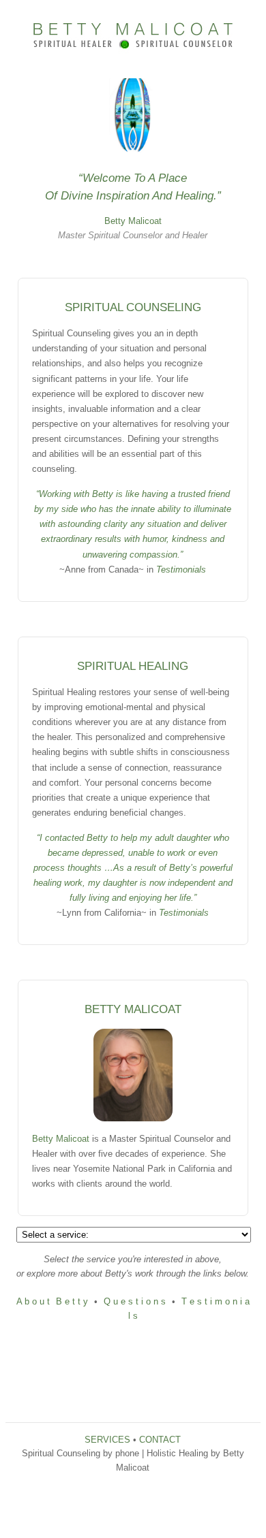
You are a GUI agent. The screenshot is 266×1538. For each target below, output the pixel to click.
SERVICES (107, 1440)
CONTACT (160, 1440)
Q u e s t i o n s (135, 1301)
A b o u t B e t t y (52, 1301)
